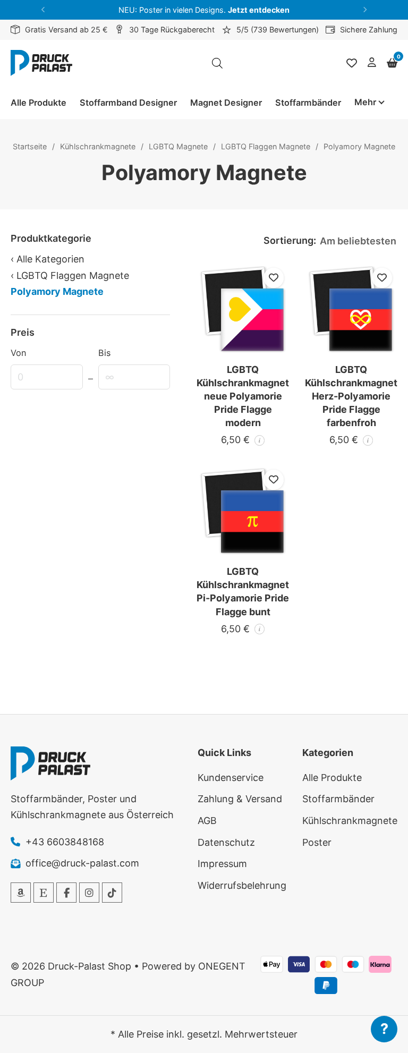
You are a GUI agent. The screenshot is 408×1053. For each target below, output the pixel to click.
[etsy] (43, 892)
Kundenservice (231, 777)
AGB (207, 820)
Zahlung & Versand (240, 798)
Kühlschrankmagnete (97, 146)
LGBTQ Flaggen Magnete (265, 146)
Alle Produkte (38, 102)
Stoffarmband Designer (128, 102)
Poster (317, 842)
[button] (43, 10)
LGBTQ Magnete (178, 146)
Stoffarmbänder (308, 102)
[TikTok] (112, 892)
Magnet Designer (226, 102)
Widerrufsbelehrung (242, 885)
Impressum (222, 863)
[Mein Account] (372, 63)
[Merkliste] (351, 63)
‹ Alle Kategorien (47, 259)
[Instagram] (89, 892)
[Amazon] (21, 892)
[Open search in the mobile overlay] (217, 63)
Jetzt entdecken (259, 9)
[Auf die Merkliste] (274, 278)
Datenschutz (226, 842)
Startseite (30, 146)
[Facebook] (66, 892)
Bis (104, 352)
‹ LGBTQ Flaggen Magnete (70, 275)
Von (18, 352)
